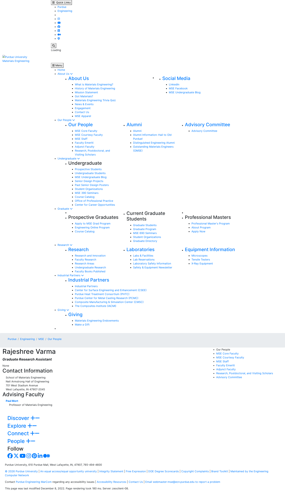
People (16, 441)
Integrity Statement (111, 471)
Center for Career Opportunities (95, 204)
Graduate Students (145, 225)
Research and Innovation (90, 255)
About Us (64, 73)
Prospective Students (88, 169)
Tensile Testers (200, 259)
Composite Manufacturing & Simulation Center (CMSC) (109, 302)
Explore (17, 426)
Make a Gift (82, 324)
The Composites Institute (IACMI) (95, 306)
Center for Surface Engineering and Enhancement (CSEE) (111, 290)
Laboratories (141, 249)
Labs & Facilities (143, 255)
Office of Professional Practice (94, 200)
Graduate (64, 208)
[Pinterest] (34, 456)
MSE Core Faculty (86, 130)
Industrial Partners (69, 275)
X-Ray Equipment (202, 263)
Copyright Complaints (195, 471)
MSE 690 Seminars (145, 233)
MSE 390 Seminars (86, 193)
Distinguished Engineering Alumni (154, 142)
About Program (201, 227)
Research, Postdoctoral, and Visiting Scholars (244, 373)
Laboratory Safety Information (152, 263)
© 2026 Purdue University (21, 471)
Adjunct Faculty (84, 146)
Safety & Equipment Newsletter (152, 267)
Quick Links (63, 2)
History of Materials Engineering (95, 88)
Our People (65, 120)
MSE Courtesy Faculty (89, 134)
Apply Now (198, 231)
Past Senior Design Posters (92, 185)
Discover (19, 418)
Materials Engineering (15, 61)
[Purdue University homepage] (14, 56)
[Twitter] (16, 456)
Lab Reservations (144, 259)
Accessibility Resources (111, 481)
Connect (18, 433)
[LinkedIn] (59, 30)
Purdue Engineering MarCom (34, 481)
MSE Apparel (83, 116)
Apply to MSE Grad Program (93, 223)
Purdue (62, 7)
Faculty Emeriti (84, 142)
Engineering (65, 11)
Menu (58, 65)
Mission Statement (86, 92)
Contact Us (82, 112)
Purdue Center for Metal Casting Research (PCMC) (106, 298)
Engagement (83, 108)
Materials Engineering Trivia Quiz (95, 100)
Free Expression (136, 471)
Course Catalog (85, 196)
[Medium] (59, 34)
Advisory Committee (207, 124)
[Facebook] (59, 26)
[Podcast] (59, 38)
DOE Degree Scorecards (163, 471)
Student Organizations (89, 189)
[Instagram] (59, 18)
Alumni (134, 124)
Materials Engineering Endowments (97, 320)
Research (64, 244)
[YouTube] (59, 22)
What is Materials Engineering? (94, 84)
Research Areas (84, 263)
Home (61, 69)
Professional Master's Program (210, 223)
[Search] (53, 45)
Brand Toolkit (219, 471)
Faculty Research (85, 259)
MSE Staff (81, 138)
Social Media (176, 78)
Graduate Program (144, 229)
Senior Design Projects (89, 181)
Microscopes (199, 255)
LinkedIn (174, 84)
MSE (41, 339)
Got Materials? (84, 96)
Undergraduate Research (90, 267)
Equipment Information (210, 249)
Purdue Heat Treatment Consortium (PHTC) (102, 294)
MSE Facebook (178, 88)
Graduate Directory (145, 241)
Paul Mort (12, 400)
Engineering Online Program (92, 227)
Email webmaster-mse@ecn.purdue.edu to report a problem (182, 481)
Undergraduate (67, 158)
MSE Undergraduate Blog (185, 92)
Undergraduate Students (90, 173)
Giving (62, 309)
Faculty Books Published (90, 271)
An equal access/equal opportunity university (68, 471)
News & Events (84, 104)
